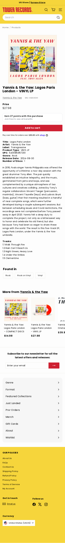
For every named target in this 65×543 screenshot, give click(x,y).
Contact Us (8, 466)
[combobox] (32, 17)
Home (5, 27)
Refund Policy (9, 475)
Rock (8, 275)
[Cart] (53, 9)
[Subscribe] (54, 366)
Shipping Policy (10, 471)
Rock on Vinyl (24, 275)
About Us (7, 458)
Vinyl (40, 275)
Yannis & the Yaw (12, 97)
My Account (9, 488)
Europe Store (38, 2)
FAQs (5, 462)
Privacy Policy (10, 480)
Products (16, 27)
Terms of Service (11, 484)
